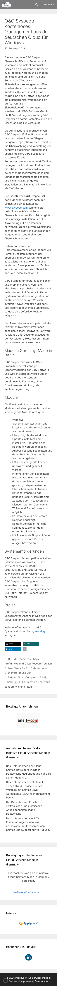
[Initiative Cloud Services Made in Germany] (6, 4)
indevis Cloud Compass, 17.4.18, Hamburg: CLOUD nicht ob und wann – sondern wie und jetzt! (28, 682)
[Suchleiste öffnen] (36, 4)
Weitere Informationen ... (28, 892)
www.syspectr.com (16, 207)
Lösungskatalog (35, 631)
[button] (13, 644)
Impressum (27, 981)
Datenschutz (41, 981)
